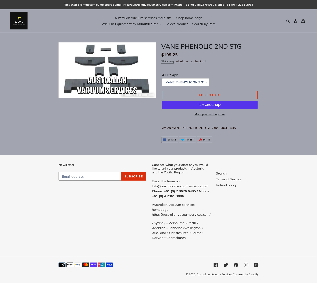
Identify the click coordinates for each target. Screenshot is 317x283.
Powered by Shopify (245, 274)
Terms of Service (229, 179)
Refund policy (226, 185)
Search (221, 173)
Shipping (167, 61)
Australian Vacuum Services (214, 274)
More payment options (209, 114)
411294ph (170, 75)
